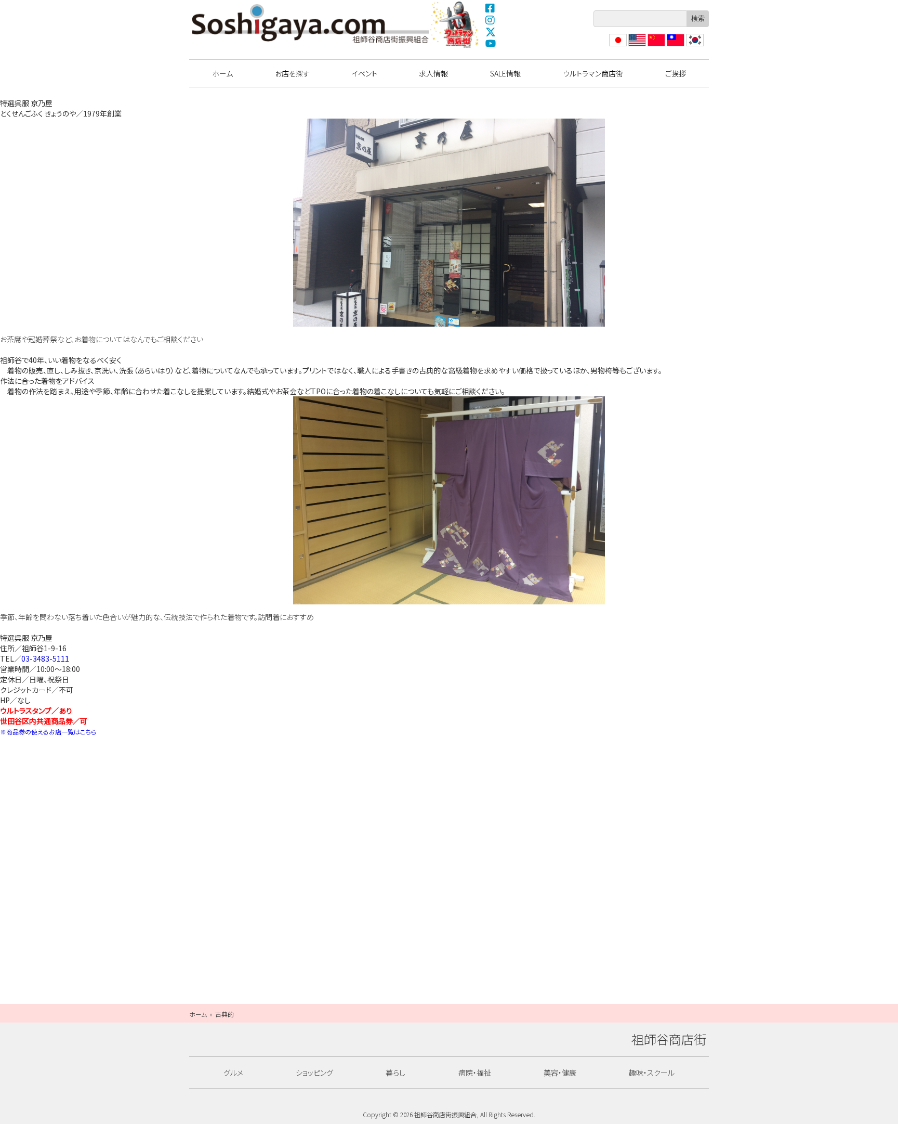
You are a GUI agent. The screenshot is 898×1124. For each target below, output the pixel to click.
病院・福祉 (474, 1072)
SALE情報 (505, 73)
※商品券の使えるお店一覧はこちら (48, 731)
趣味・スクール (652, 1072)
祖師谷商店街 (310, 23)
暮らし (395, 1072)
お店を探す (292, 73)
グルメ (233, 1072)
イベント (364, 73)
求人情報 (433, 73)
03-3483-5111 (45, 658)
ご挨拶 (675, 73)
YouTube (490, 43)
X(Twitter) (490, 32)
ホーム (222, 73)
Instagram (490, 20)
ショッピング (314, 1072)
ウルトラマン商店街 (456, 24)
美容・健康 (560, 1072)
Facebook (490, 8)
